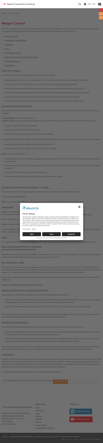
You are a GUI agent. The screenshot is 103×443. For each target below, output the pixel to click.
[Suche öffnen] (81, 4)
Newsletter (85, 5)
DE (89, 4)
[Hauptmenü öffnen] (98, 4)
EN (94, 4)
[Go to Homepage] (19, 4)
